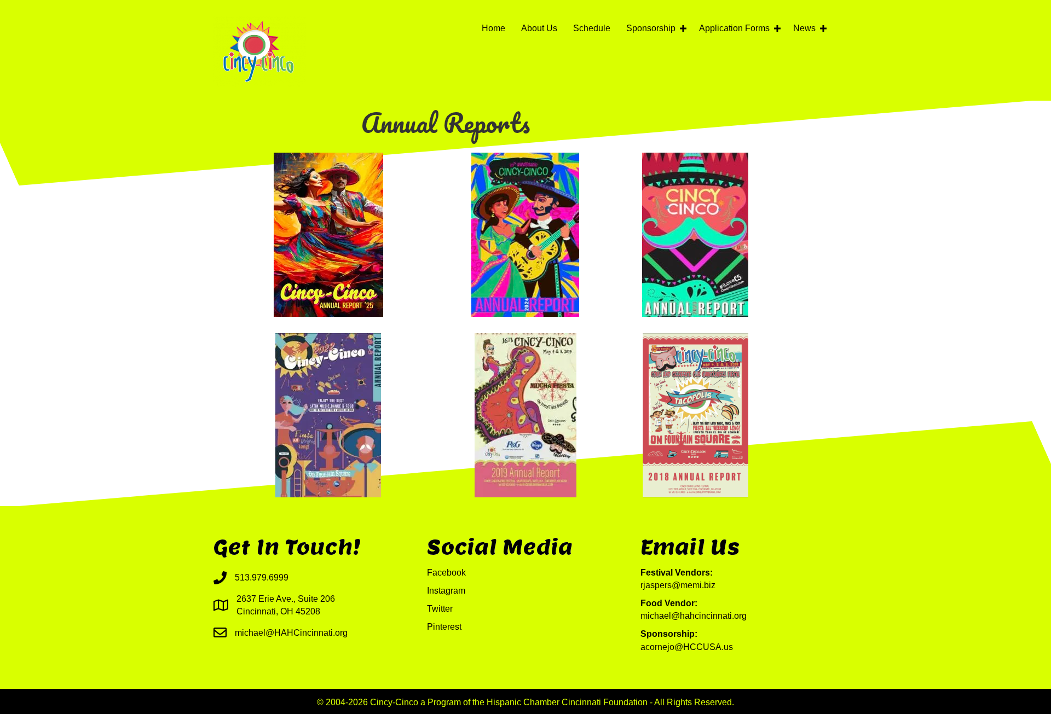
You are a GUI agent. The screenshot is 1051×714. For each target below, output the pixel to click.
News (804, 28)
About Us (539, 28)
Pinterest (444, 626)
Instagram (446, 590)
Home (493, 28)
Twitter (440, 608)
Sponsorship (650, 28)
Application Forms (734, 28)
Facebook (446, 572)
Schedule (591, 28)
